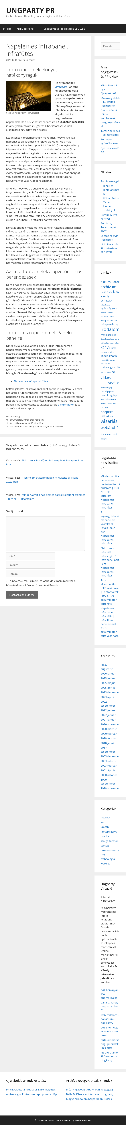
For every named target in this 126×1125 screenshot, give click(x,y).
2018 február (109, 738)
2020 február (109, 733)
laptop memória (107, 352)
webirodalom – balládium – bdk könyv (110, 1018)
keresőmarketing (112, 339)
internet (105, 817)
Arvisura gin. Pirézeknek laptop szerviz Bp (31, 1094)
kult (103, 822)
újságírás (104, 439)
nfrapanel (61, 87)
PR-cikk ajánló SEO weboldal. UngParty (109, 1056)
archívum (108, 286)
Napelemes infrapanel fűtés (31, 381)
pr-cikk (105, 836)
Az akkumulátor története (109, 599)
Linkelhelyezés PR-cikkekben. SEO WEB (64, 28)
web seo (105, 863)
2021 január (108, 719)
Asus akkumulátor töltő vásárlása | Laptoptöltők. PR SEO (110, 588)
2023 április (108, 697)
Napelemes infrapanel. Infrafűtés (107, 503)
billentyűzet (105, 305)
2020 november (110, 724)
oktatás (108, 373)
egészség (106, 308)
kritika (103, 343)
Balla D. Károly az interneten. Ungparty (89, 1094)
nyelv (103, 373)
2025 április (108, 687)
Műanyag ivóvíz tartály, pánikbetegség (89, 1089)
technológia (16, 416)
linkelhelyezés (109, 355)
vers (111, 416)
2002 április (108, 770)
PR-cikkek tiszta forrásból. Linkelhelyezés (31, 1089)
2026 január (108, 673)
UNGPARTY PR (30, 10)
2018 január (108, 743)
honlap (111, 316)
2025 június (108, 678)
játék (103, 339)
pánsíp (105, 391)
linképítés (104, 360)
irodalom (110, 329)
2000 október (109, 775)
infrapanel (29, 419)
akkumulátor (66, 404)
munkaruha (105, 364)
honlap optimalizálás (109, 320)
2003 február (109, 765)
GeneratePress (83, 1120)
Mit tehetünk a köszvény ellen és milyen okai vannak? (36, 426)
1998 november (110, 788)
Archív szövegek (25, 28)
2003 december (110, 756)
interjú (116, 324)
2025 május (108, 683)
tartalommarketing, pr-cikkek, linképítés (110, 1044)
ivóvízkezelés (108, 334)
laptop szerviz (109, 831)
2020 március (109, 729)
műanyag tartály (110, 367)
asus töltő (104, 292)
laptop (113, 348)
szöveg (105, 845)
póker (111, 391)
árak (105, 434)
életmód (112, 434)
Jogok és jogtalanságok (111, 189)
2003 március (109, 761)
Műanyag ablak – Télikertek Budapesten (110, 102)
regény (113, 395)
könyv (105, 347)
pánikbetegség (106, 388)
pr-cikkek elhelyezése (110, 377)
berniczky (106, 300)
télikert (105, 416)
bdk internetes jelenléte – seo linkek (109, 1031)
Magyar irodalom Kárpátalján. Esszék (89, 1099)
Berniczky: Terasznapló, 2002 (108, 227)
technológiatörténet (109, 403)
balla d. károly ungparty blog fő (109, 1006)
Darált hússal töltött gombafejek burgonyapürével (110, 118)
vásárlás (109, 421)
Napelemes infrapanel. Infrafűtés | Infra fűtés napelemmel (108, 616)
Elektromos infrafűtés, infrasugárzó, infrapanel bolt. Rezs (110, 556)
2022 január (108, 715)
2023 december (110, 692)
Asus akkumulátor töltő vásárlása (26, 423)
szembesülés (108, 399)
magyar (112, 360)
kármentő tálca (112, 343)
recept (104, 395)
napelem (39, 419)
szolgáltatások (109, 841)
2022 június (108, 710)
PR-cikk (7, 28)
